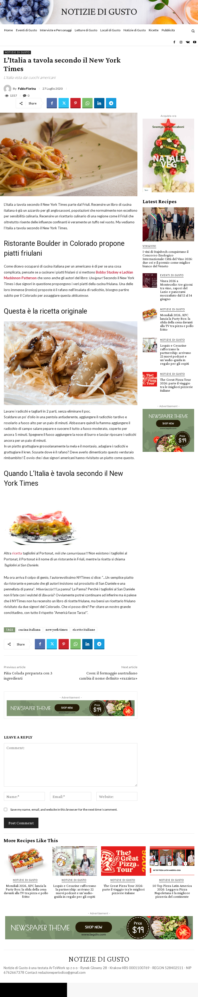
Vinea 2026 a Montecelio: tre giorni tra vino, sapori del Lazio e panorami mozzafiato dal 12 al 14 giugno (176, 290)
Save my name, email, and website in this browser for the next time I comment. (64, 809)
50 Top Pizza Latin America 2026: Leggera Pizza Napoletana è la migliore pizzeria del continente (172, 891)
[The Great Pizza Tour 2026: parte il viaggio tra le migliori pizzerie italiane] (150, 379)
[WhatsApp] (87, 103)
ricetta (17, 553)
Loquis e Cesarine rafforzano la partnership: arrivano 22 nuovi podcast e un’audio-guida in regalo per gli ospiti (175, 354)
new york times (57, 629)
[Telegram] (111, 103)
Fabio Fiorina (27, 88)
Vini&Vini (149, 246)
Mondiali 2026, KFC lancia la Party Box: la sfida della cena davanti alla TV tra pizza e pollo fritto (177, 322)
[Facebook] (174, 42)
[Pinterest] (75, 103)
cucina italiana (29, 629)
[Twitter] (64, 103)
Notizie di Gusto (17, 52)
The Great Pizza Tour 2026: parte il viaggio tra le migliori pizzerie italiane (176, 384)
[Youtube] (194, 42)
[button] (193, 31)
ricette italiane (84, 629)
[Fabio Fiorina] (8, 89)
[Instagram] (181, 42)
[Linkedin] (99, 103)
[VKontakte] (187, 42)
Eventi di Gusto (172, 275)
